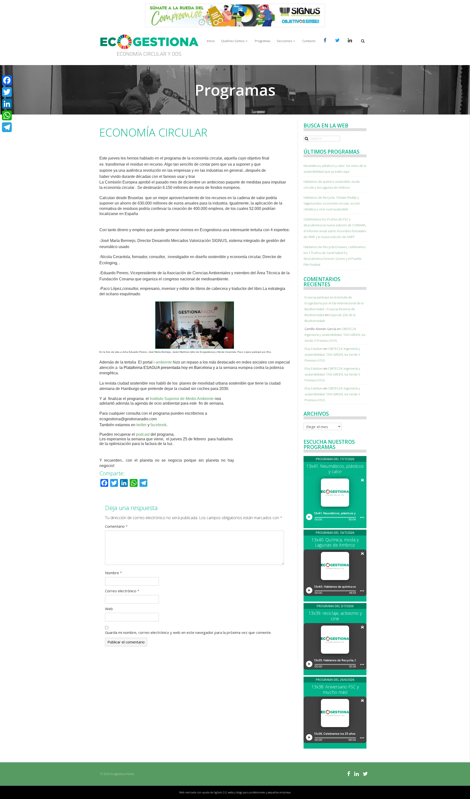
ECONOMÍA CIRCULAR (153, 132)
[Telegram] (7, 127)
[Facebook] (7, 80)
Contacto (309, 41)
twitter (141, 425)
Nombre (113, 572)
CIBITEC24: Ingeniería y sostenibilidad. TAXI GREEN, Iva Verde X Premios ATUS (335, 335)
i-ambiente (162, 362)
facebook (158, 425)
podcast (143, 434)
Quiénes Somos (233, 41)
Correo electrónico (122, 590)
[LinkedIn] (7, 104)
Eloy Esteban (314, 348)
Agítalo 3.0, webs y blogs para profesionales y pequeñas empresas (252, 792)
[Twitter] (7, 92)
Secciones (284, 41)
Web (109, 608)
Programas (262, 41)
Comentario (116, 526)
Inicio (211, 41)
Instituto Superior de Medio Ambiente (182, 399)
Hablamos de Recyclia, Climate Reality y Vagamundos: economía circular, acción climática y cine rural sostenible (332, 203)
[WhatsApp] (7, 115)
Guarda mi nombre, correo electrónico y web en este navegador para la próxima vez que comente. (188, 632)
